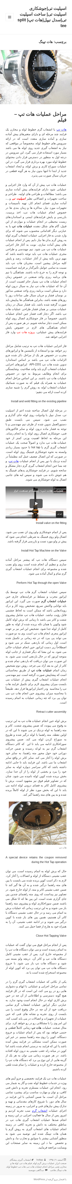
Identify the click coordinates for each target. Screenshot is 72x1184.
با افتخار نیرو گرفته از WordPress (50, 1179)
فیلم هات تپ (26, 1163)
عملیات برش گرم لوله (43, 1163)
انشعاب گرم (39, 1110)
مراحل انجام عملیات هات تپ (40, 1166)
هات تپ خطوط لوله (16, 1166)
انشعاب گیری (24, 1159)
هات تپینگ (61, 1170)
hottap (39, 1159)
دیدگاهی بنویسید (36, 1170)
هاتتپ (53, 1170)
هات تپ (61, 129)
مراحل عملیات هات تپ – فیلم (40, 117)
